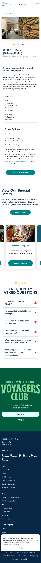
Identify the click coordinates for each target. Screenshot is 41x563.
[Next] (37, 48)
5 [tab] (24, 44)
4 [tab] (22, 44)
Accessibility (6, 519)
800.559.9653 (7, 450)
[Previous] (3, 48)
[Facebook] (5, 455)
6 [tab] (27, 44)
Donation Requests (8, 480)
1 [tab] (14, 44)
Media (4, 532)
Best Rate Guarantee (9, 488)
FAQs (4, 473)
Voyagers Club (7, 508)
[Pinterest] (26, 455)
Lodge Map (6, 511)
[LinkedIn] (5, 459)
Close (19, 548)
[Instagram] (14, 455)
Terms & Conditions (9, 556)
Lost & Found (6, 477)
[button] (37, 4)
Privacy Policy (15, 544)
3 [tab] (19, 44)
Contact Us (5, 470)
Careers (4, 528)
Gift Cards (5, 504)
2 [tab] (16, 44)
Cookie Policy (32, 540)
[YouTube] (34, 455)
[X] (20, 455)
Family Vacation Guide (9, 501)
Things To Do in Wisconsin (11, 497)
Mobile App (5, 515)
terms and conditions (22, 161)
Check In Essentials (8, 484)
